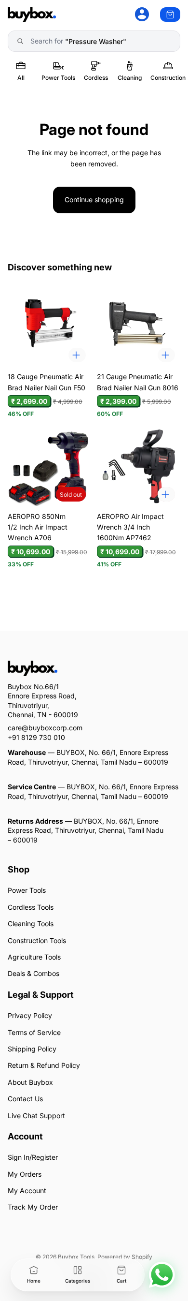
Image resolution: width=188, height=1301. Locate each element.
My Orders (24, 1173)
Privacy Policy (30, 1015)
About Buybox (30, 1082)
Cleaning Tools (31, 923)
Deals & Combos (33, 973)
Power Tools (27, 890)
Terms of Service (34, 1032)
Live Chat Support (36, 1115)
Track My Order (33, 1207)
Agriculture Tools (34, 957)
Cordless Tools (31, 907)
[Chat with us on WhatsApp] (162, 1274)
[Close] (127, 1245)
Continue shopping (94, 199)
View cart (97, 1246)
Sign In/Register (33, 1157)
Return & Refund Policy (44, 1065)
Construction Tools (37, 940)
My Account (27, 1190)
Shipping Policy (32, 1049)
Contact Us (25, 1098)
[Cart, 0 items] (170, 14)
